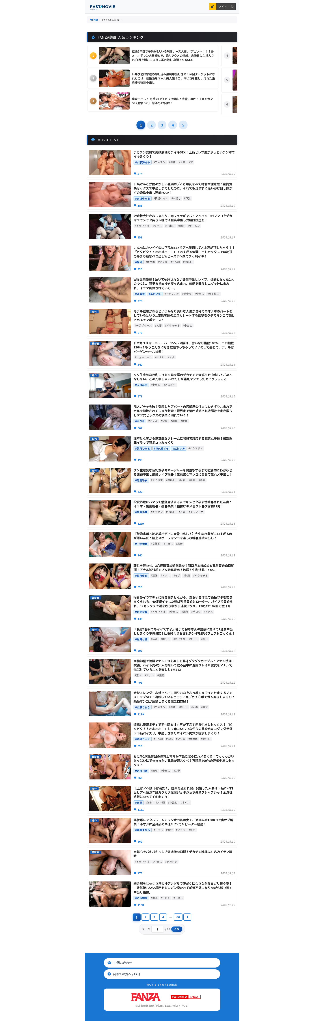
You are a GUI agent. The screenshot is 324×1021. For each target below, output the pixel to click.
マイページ (226, 6)
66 (178, 917)
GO (176, 929)
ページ (146, 929)
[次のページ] (187, 917)
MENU (94, 20)
